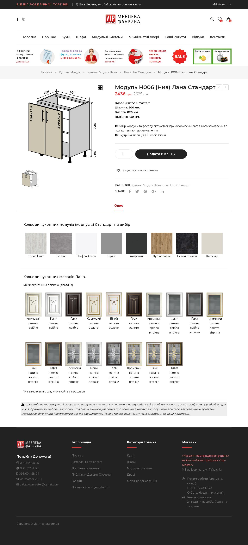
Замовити (110, 62)
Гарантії (77, 481)
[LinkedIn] (162, 192)
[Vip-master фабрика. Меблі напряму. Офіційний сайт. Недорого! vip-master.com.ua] (124, 19)
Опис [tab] (118, 205)
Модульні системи (139, 468)
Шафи (131, 462)
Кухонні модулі (69, 72)
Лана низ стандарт (137, 72)
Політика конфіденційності (90, 487)
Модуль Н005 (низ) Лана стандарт (226, 87)
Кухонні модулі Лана (102, 72)
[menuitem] (29, 37)
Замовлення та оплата (87, 462)
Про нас (77, 455)
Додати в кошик (161, 154)
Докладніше (22, 62)
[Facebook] (17, 19)
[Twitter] (137, 192)
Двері (131, 474)
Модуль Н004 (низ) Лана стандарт (219, 87)
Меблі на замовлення (142, 481)
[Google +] (154, 192)
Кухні (130, 455)
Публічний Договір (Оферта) (91, 474)
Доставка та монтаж (86, 468)
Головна (46, 72)
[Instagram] (23, 19)
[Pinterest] (145, 192)
